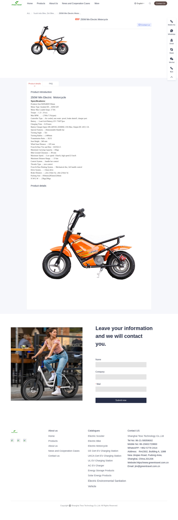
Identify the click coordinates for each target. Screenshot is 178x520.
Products (41, 3)
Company (100, 372)
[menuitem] (30, 3)
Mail (99, 384)
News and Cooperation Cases (76, 3)
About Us (53, 3)
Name (98, 359)
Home (30, 3)
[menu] (79, 3)
